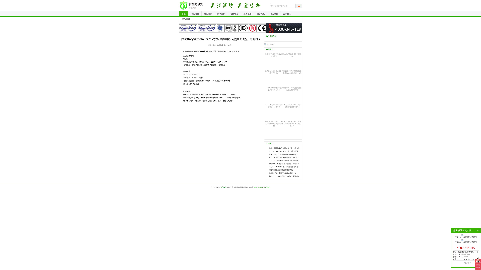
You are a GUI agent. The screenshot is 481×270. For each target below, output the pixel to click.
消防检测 (274, 14)
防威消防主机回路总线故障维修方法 (281, 170)
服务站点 (208, 14)
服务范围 (248, 14)
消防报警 (195, 14)
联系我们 (186, 19)
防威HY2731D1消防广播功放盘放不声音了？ (284, 164)
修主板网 (223, 187)
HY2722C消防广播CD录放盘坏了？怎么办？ (284, 157)
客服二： (458, 242)
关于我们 (287, 14)
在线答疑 (234, 14)
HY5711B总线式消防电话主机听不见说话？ (283, 154)
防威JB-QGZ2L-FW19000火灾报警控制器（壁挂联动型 (274, 124)
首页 (184, 14)
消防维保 (261, 14)
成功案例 (221, 14)
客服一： (458, 237)
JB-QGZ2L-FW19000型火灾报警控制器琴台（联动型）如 (292, 124)
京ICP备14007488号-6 (261, 187)
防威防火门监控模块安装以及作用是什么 (282, 173)
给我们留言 (467, 263)
